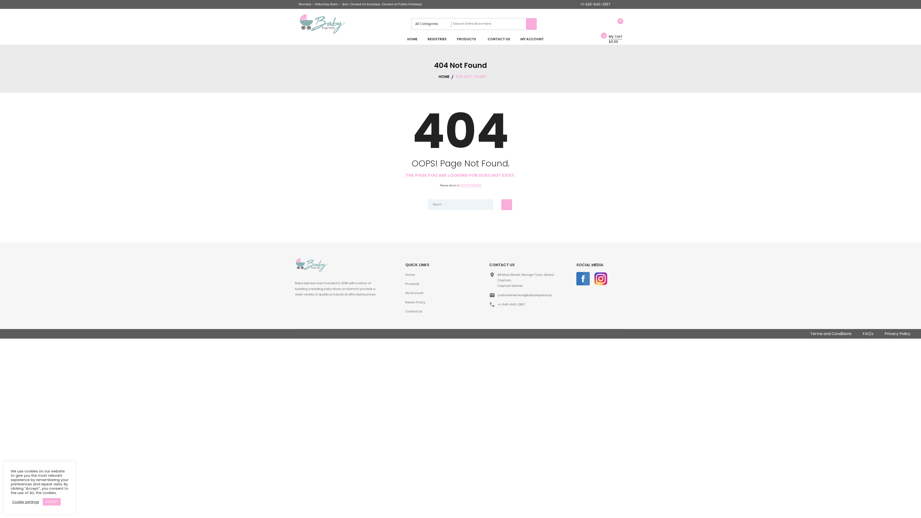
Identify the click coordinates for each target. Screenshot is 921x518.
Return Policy (415, 302)
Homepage (470, 185)
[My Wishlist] (615, 24)
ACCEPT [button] (52, 502)
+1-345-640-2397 (595, 4)
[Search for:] (460, 204)
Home (410, 274)
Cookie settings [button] (25, 502)
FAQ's (868, 333)
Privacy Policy (897, 333)
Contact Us (413, 311)
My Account (414, 293)
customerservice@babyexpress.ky (524, 295)
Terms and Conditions (830, 333)
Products (412, 284)
